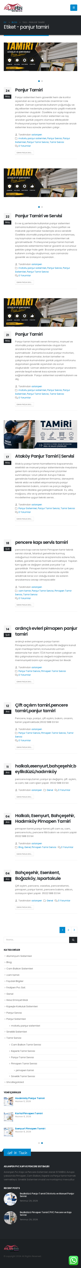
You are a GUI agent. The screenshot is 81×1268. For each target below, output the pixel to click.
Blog (20, 847)
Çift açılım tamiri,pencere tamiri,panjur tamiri (41, 708)
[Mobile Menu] (73, 7)
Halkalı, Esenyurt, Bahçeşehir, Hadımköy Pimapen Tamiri (45, 818)
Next (74, 930)
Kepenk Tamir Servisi (23, 1051)
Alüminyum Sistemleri (19, 956)
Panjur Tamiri (29, 90)
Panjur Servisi (54, 138)
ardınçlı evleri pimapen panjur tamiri (46, 631)
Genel (50, 790)
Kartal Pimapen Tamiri (29, 1113)
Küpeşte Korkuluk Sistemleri (22, 1006)
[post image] (40, 57)
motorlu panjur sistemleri (32, 138)
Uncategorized (15, 1082)
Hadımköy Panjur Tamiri (30, 1098)
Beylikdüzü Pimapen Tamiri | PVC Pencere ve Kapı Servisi (46, 1213)
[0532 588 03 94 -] (13, 8)
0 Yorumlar (24, 145)
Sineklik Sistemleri (16, 1031)
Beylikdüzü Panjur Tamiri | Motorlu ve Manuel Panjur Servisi (47, 1195)
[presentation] (8, 63)
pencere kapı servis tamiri (41, 542)
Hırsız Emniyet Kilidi (17, 1000)
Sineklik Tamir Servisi (23, 1076)
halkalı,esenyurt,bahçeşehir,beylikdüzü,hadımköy (45, 769)
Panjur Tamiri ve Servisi (38, 216)
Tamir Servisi (57, 142)
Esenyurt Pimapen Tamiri (30, 1128)
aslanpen (36, 134)
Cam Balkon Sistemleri (19, 968)
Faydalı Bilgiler (14, 981)
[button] (38, 81)
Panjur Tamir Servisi (38, 142)
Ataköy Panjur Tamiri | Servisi (44, 456)
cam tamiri (24, 590)
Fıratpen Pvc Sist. (16, 987)
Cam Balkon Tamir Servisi (26, 1044)
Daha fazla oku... (24, 152)
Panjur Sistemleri (27, 508)
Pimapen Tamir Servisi (53, 671)
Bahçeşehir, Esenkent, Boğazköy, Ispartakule (37, 875)
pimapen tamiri (25, 1070)
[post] (8, 1101)
